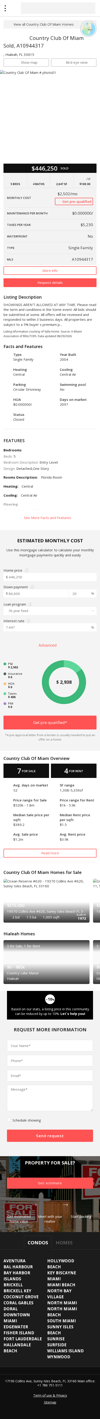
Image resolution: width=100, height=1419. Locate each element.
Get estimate (50, 1183)
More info (50, 270)
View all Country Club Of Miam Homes (43, 24)
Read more (50, 853)
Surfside (57, 1344)
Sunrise (56, 1338)
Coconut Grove (21, 1296)
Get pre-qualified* (50, 722)
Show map (29, 62)
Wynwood (58, 1356)
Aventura (14, 1260)
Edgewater (15, 1326)
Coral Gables (18, 1302)
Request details (50, 282)
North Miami (62, 1302)
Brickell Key (17, 1290)
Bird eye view (77, 62)
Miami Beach (61, 1284)
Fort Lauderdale (22, 1338)
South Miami (61, 1320)
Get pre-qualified (76, 201)
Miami (54, 1278)
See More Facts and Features (48, 517)
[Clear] (87, 7)
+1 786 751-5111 (50, 1385)
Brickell (13, 1284)
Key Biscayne (61, 1272)
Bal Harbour (18, 1266)
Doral (10, 1308)
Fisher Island (18, 1332)
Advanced (48, 645)
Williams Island (65, 1350)
